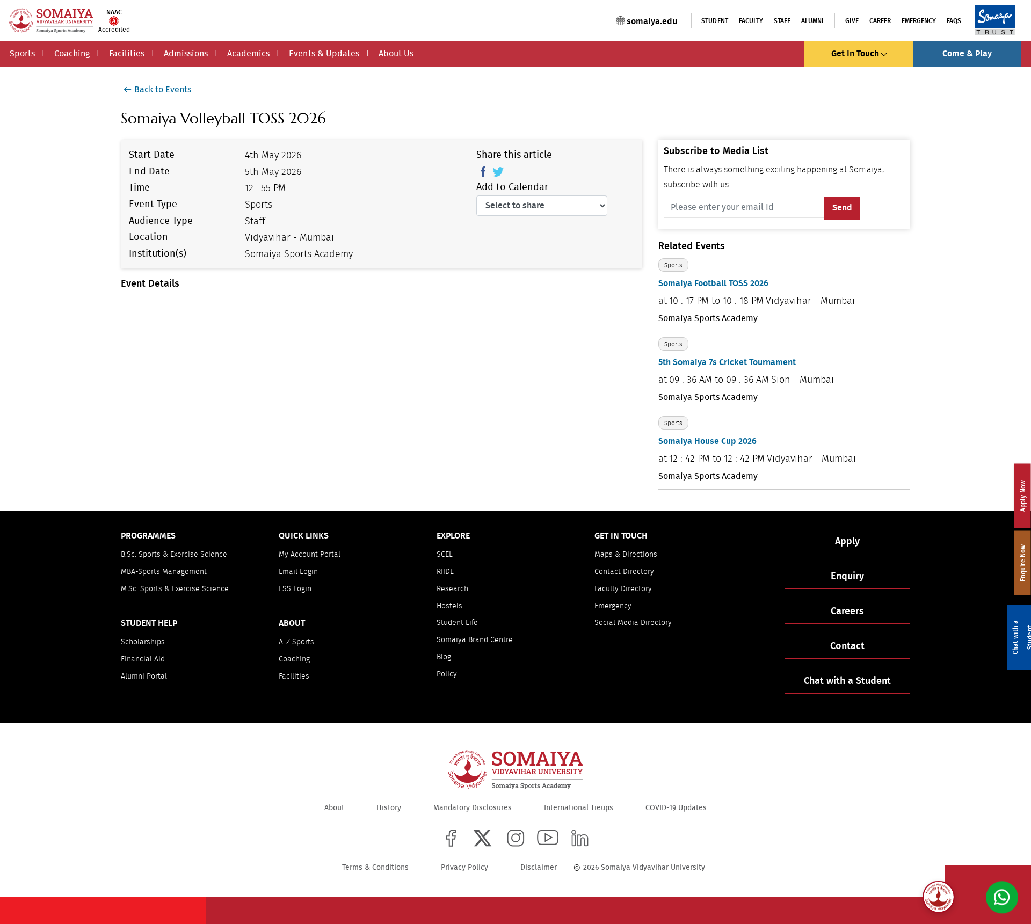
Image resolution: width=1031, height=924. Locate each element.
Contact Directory (624, 572)
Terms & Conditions (375, 867)
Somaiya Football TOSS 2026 (713, 283)
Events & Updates (324, 53)
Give (852, 21)
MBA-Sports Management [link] (164, 572)
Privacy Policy (464, 867)
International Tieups (578, 808)
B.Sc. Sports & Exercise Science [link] (174, 554)
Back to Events (162, 89)
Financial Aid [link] (143, 659)
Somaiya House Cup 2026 (707, 441)
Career (880, 21)
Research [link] (452, 589)
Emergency (919, 21)
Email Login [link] (298, 572)
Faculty (751, 21)
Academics (248, 53)
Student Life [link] (457, 623)
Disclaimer (538, 867)
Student (714, 21)
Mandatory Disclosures (472, 808)
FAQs (954, 21)
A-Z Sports (296, 642)
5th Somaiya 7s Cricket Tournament (727, 362)
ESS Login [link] (295, 589)
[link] (451, 838)
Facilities (126, 53)
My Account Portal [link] (309, 554)
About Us (396, 53)
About (334, 808)
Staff (782, 21)
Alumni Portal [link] (144, 676)
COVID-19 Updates (676, 808)
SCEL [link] (445, 554)
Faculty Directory (623, 589)
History (388, 808)
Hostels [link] (449, 606)
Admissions (186, 53)
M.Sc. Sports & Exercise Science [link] (175, 589)
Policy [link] (447, 674)
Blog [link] (444, 657)
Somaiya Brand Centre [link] (475, 640)
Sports (22, 53)
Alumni (812, 21)
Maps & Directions (625, 554)
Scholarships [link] (143, 642)
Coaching (72, 53)
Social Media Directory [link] (633, 623)
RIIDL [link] (445, 572)
